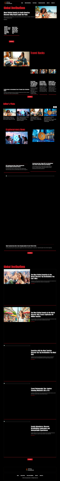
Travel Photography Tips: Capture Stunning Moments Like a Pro (41, 389)
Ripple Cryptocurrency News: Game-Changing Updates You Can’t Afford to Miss (21, 246)
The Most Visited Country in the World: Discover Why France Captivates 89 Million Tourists (43, 314)
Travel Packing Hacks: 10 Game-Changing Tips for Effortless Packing (43, 83)
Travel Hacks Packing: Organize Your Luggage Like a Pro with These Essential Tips (34, 84)
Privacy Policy (23, 475)
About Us (48, 2)
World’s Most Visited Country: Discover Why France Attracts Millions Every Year (15, 30)
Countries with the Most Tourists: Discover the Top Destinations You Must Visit (43, 352)
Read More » (5, 19)
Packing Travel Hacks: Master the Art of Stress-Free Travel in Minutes (52, 83)
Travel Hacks (35, 2)
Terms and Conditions (30, 475)
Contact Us (53, 2)
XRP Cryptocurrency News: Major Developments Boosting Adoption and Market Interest (23, 118)
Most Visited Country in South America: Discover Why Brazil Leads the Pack (17, 13)
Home (22, 2)
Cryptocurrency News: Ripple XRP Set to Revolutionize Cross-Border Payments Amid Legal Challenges (50, 119)
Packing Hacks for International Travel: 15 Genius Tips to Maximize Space (16, 90)
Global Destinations (28, 2)
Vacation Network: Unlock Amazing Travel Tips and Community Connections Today (7, 30)
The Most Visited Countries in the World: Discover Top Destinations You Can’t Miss (42, 277)
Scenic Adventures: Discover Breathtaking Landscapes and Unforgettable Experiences (40, 428)
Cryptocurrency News (41, 2)
